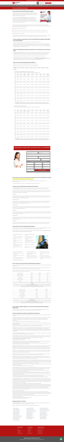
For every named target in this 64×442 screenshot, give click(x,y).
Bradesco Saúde (21, 5)
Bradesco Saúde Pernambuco (30, 417)
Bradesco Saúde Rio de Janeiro (44, 408)
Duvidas (35, 5)
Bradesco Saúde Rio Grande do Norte (44, 409)
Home (17, 5)
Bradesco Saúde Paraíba (30, 414)
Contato (46, 5)
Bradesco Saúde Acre (16, 408)
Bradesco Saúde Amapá (16, 410)
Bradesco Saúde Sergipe (43, 417)
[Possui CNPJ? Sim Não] (44, 153)
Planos (31, 5)
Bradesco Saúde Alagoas (16, 409)
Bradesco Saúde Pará (29, 413)
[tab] (15, 68)
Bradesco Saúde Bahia (16, 413)
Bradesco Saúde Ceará (16, 414)
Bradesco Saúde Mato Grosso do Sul (31, 410)
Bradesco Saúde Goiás (16, 418)
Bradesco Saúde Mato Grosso (30, 409)
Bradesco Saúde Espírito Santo (17, 417)
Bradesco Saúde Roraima (43, 413)
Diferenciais (27, 5)
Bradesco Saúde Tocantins (43, 418)
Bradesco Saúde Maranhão (30, 408)
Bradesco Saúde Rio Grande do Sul (44, 410)
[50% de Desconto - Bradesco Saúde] (16, 3)
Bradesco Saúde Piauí (29, 418)
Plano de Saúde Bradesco (16, 402)
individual (31, 180)
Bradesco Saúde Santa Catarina (44, 414)
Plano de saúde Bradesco (21, 52)
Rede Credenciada (41, 5)
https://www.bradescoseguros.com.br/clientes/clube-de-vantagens (22, 338)
